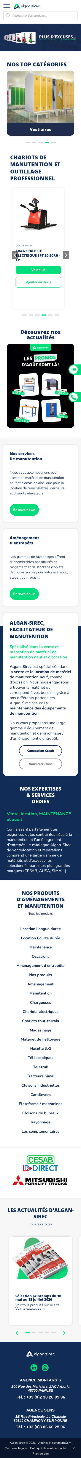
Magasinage (40, 1030)
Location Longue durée (40, 928)
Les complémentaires (41, 1131)
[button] (27, 142)
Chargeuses (40, 1002)
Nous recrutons (40, 764)
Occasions (40, 956)
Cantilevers (40, 1094)
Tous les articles (40, 1224)
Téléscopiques (40, 1057)
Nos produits (40, 974)
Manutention (40, 993)
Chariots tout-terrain (40, 1020)
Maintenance (40, 947)
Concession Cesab (40, 751)
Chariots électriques (41, 1011)
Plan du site (41, 1454)
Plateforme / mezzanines (40, 1103)
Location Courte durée (40, 938)
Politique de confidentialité (48, 1448)
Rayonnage (41, 1122)
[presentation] (15, 255)
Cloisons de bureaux (40, 1113)
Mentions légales (16, 1448)
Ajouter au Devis (38, 282)
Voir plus (38, 270)
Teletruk (40, 1067)
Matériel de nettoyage (40, 1039)
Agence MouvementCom (54, 1443)
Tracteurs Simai (40, 1076)
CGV (71, 1448)
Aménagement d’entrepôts (41, 965)
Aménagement (40, 984)
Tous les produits (41, 913)
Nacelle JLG (40, 1048)
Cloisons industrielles (40, 1085)
